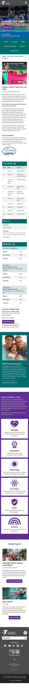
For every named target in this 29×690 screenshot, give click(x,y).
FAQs (23, 42)
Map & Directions (6, 315)
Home (6, 42)
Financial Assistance (9, 382)
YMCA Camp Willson (14, 581)
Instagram (14, 646)
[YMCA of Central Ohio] (5, 2)
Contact (22, 46)
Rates (16, 56)
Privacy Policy (12, 680)
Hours (12, 56)
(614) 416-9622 (6, 34)
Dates (8, 56)
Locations (15, 42)
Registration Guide (10, 46)
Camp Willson (14, 51)
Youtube (9, 646)
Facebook (5, 646)
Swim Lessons (14, 617)
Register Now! (8, 27)
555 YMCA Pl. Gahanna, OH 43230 (11, 36)
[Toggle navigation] (26, 2)
